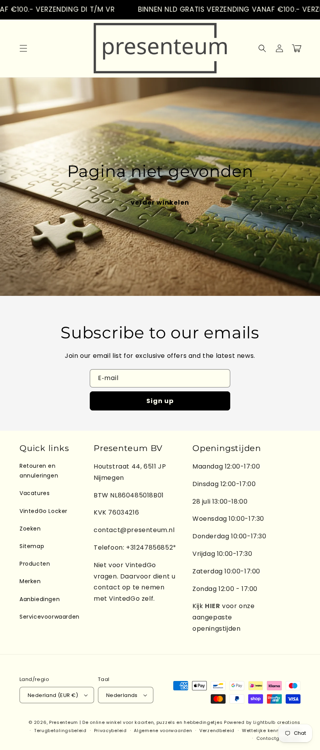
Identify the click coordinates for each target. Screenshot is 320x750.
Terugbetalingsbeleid (60, 730)
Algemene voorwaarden (163, 730)
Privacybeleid (110, 730)
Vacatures (35, 493)
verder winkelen (160, 202)
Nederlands (122, 695)
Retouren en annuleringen (39, 470)
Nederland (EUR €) (53, 695)
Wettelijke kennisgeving (271, 730)
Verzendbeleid (217, 730)
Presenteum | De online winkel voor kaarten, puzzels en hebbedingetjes (135, 722)
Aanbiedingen (40, 599)
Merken (30, 581)
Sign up (160, 400)
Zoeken (30, 528)
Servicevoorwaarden (50, 617)
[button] (23, 48)
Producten (35, 564)
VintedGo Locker (44, 511)
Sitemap (32, 546)
